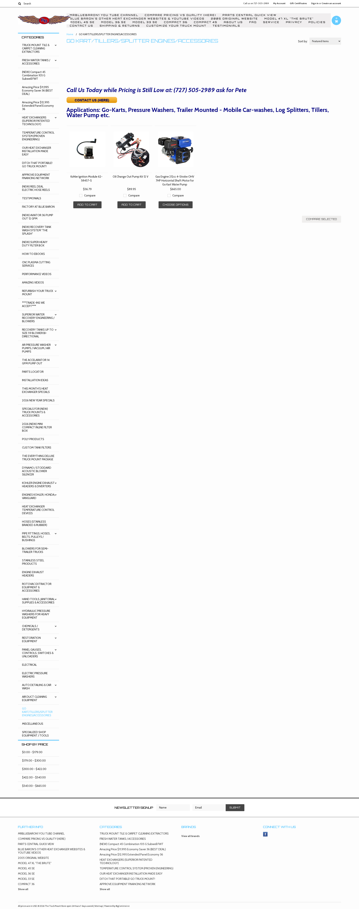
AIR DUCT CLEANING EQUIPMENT (34, 698)
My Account (279, 3)
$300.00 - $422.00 (34, 769)
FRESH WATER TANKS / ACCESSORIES (36, 62)
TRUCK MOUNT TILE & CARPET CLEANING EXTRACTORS (35, 48)
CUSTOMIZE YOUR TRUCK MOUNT (176, 25)
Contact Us (81, 25)
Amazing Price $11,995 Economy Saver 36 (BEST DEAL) (37, 91)
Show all (23, 889)
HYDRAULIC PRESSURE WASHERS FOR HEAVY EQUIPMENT (36, 614)
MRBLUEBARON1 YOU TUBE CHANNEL (104, 15)
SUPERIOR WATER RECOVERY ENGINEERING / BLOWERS (38, 318)
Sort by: (303, 41)
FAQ (253, 22)
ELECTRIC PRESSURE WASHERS (35, 675)
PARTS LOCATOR (33, 371)
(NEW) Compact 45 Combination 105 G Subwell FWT (33, 75)
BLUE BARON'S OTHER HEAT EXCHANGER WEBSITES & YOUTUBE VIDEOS (137, 18)
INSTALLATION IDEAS (35, 380)
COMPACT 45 (205, 22)
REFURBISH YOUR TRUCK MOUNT (37, 292)
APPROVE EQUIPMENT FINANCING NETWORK (36, 176)
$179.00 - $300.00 (34, 760)
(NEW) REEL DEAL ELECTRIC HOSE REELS (36, 188)
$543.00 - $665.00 (34, 786)
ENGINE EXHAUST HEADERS (33, 574)
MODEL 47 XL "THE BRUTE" (289, 18)
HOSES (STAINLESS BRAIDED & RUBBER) (34, 523)
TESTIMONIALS (226, 25)
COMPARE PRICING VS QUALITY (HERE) (180, 15)
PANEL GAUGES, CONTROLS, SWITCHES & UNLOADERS (37, 653)
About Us (233, 22)
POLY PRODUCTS (33, 439)
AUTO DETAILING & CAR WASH (36, 686)
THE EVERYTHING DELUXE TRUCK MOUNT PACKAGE (38, 457)
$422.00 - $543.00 (34, 777)
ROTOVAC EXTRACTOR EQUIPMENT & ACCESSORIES (36, 587)
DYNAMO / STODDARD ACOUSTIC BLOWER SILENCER (36, 471)
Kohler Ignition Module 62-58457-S (86, 178)
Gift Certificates (298, 3)
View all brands (190, 836)
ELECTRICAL (29, 665)
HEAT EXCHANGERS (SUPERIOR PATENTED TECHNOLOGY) (36, 121)
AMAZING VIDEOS (33, 282)
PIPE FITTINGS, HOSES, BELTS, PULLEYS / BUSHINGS (36, 537)
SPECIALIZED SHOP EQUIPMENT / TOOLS (35, 733)
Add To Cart (87, 204)
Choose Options (175, 204)
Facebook (265, 834)
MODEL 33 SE (145, 22)
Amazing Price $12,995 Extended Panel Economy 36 (38, 106)
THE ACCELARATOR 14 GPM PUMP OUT (36, 361)
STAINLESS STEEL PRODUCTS (33, 562)
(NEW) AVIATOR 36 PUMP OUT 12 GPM (37, 216)
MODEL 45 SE (82, 22)
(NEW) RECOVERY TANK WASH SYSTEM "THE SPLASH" (36, 230)
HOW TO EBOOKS (33, 254)
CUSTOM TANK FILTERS (36, 447)
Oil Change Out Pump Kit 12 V (130, 176)
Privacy (294, 22)
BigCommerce (123, 906)
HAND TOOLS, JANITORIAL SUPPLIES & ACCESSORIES (38, 600)
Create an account (331, 3)
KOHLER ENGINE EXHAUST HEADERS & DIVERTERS (38, 484)
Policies (317, 22)
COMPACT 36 (176, 22)
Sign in (314, 3)
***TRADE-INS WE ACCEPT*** (33, 304)
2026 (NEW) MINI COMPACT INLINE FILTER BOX (37, 427)
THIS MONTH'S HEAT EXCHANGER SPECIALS (36, 390)
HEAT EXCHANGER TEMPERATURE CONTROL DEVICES (38, 510)
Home (70, 34)
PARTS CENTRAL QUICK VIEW (250, 15)
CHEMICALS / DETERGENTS (30, 627)
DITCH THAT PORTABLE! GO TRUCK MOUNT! (37, 164)
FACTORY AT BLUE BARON (38, 206)
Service (271, 22)
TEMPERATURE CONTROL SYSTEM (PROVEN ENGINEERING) (38, 136)
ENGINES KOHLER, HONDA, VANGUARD (38, 496)
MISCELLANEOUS (32, 723)
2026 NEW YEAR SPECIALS (38, 400)
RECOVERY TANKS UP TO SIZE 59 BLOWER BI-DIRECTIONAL (37, 333)
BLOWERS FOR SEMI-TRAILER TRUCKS (35, 550)
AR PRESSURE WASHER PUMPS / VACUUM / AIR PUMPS (36, 348)
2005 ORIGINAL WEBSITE (234, 18)
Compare (90, 195)
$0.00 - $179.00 (32, 752)
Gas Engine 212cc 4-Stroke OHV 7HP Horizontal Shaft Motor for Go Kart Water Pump (174, 180)
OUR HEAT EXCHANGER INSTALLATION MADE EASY (36, 151)
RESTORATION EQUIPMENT (31, 639)
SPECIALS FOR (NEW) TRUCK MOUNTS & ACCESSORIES (35, 412)
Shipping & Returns (120, 25)
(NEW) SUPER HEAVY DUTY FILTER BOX (34, 243)
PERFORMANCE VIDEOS (36, 274)
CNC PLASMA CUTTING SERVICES (36, 264)
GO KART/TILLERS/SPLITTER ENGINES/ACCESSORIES (37, 712)
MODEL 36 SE (113, 22)
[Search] (19, 3)
